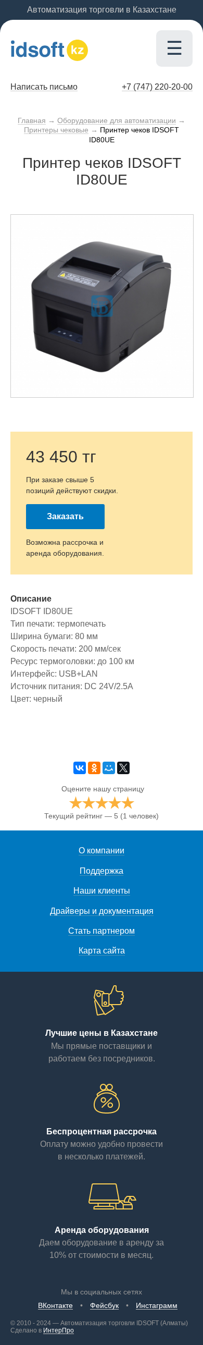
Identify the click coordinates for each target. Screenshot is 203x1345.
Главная (32, 120)
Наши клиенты (101, 890)
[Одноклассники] (94, 768)
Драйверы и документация (102, 911)
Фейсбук (104, 1305)
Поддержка (101, 870)
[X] (123, 768)
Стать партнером (101, 930)
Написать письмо (44, 86)
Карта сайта (102, 950)
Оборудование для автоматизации (116, 120)
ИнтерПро (58, 1330)
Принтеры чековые (56, 130)
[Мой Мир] (109, 768)
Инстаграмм (156, 1305)
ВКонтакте (55, 1305)
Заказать (65, 516)
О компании (101, 850)
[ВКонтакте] (79, 768)
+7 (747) (157, 86)
